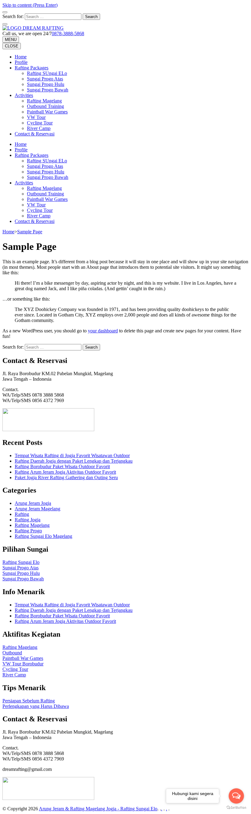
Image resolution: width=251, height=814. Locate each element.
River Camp (39, 128)
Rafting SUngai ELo (47, 73)
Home (21, 56)
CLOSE (11, 46)
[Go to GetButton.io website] (236, 808)
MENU (11, 39)
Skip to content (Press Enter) (30, 5)
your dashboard (103, 330)
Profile (21, 62)
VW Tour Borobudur (22, 663)
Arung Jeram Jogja (33, 503)
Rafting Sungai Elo (20, 562)
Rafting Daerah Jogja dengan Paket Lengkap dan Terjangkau (74, 461)
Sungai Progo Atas (45, 78)
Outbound (12, 652)
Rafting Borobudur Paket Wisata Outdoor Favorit (62, 466)
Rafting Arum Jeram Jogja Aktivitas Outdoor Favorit (65, 472)
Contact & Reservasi (34, 133)
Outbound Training (45, 106)
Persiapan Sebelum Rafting (28, 700)
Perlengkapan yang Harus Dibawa (35, 706)
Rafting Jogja (27, 519)
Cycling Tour (40, 122)
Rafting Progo (28, 530)
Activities (24, 95)
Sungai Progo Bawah (47, 89)
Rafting (22, 514)
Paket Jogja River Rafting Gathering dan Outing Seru (66, 477)
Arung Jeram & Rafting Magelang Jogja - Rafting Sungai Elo (98, 808)
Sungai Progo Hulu (45, 84)
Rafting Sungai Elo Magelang (43, 536)
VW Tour (36, 117)
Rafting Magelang (44, 100)
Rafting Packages (31, 67)
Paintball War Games (47, 111)
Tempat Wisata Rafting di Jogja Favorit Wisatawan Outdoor (72, 455)
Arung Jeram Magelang (37, 508)
